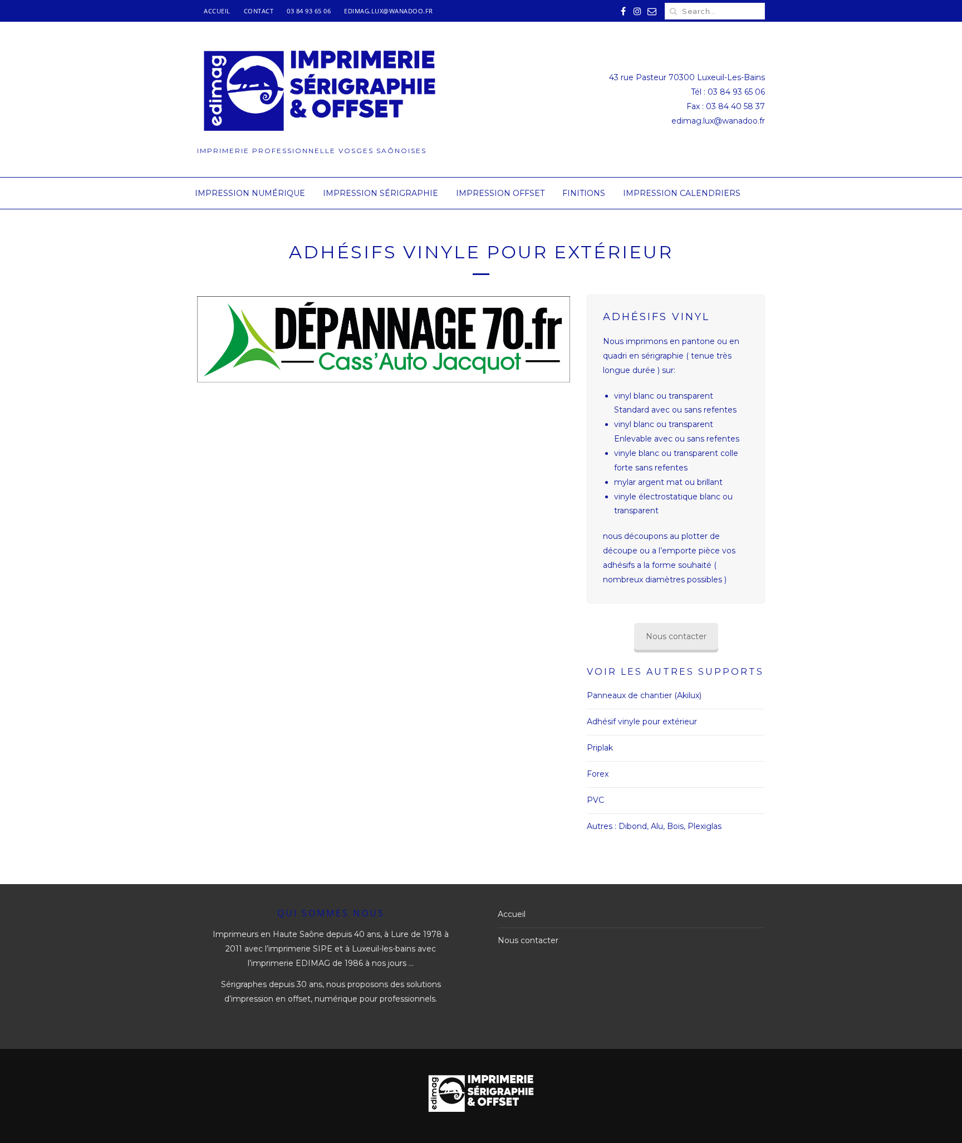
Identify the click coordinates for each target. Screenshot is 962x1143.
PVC (595, 800)
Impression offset (500, 193)
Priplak (600, 748)
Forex (597, 774)
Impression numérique (250, 193)
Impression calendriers (681, 193)
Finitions (583, 193)
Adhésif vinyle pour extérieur (642, 722)
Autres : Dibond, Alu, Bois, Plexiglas (654, 826)
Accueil (217, 11)
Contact (259, 11)
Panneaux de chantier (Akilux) (644, 695)
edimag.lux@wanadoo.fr (388, 11)
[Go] (673, 11)
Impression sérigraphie (380, 193)
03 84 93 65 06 (309, 11)
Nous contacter (676, 636)
